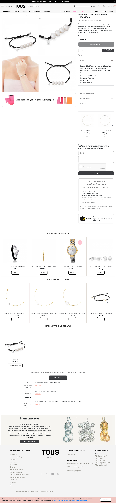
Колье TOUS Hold (87, 131)
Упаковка (13, 462)
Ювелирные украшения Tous (11, 15)
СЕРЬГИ (16, 11)
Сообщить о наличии (108, 50)
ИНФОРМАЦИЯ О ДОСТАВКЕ (87, 93)
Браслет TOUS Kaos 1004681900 (15, 313)
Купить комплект (85, 108)
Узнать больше (29, 441)
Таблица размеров (16, 469)
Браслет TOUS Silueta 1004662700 (101, 313)
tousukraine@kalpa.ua (74, 471)
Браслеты (33, 15)
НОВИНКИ (6, 11)
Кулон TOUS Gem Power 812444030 (44, 267)
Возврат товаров (16, 472)
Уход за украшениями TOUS (19, 475)
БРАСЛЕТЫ (26, 11)
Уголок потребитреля (17, 457)
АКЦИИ (76, 11)
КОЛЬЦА (47, 11)
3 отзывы (98, 20)
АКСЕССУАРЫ (94, 11)
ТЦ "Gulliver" (99, 458)
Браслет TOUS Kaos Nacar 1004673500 (72, 313)
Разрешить (105, 500)
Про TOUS (13, 480)
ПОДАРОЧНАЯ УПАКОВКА (86, 88)
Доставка (13, 464)
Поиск (93, 6)
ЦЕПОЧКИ (57, 11)
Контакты (13, 454)
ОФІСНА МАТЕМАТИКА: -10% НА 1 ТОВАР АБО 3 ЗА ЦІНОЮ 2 (47, 2)
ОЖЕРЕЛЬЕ (37, 11)
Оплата (12, 467)
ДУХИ (111, 11)
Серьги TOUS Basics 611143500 (100, 267)
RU (48, 457)
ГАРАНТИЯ (83, 103)
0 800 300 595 (33, 6)
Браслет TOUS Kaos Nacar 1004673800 (44, 313)
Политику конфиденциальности (61, 500)
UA (52, 457)
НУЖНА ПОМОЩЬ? (85, 98)
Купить (15, 272)
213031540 (15, 359)
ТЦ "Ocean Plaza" (101, 456)
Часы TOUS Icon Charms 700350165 (72, 267)
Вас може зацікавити (58, 233)
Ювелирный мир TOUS (17, 477)
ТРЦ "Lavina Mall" (101, 465)
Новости (13, 482)
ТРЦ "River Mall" (100, 460)
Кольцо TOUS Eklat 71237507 (15, 267)
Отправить (96, 173)
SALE (83, 11)
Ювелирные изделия (24, 15)
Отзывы (12, 459)
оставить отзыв (58, 377)
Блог (11, 485)
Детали (82, 60)
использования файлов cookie (79, 500)
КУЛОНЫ (67, 11)
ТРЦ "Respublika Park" (102, 462)
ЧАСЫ (104, 11)
